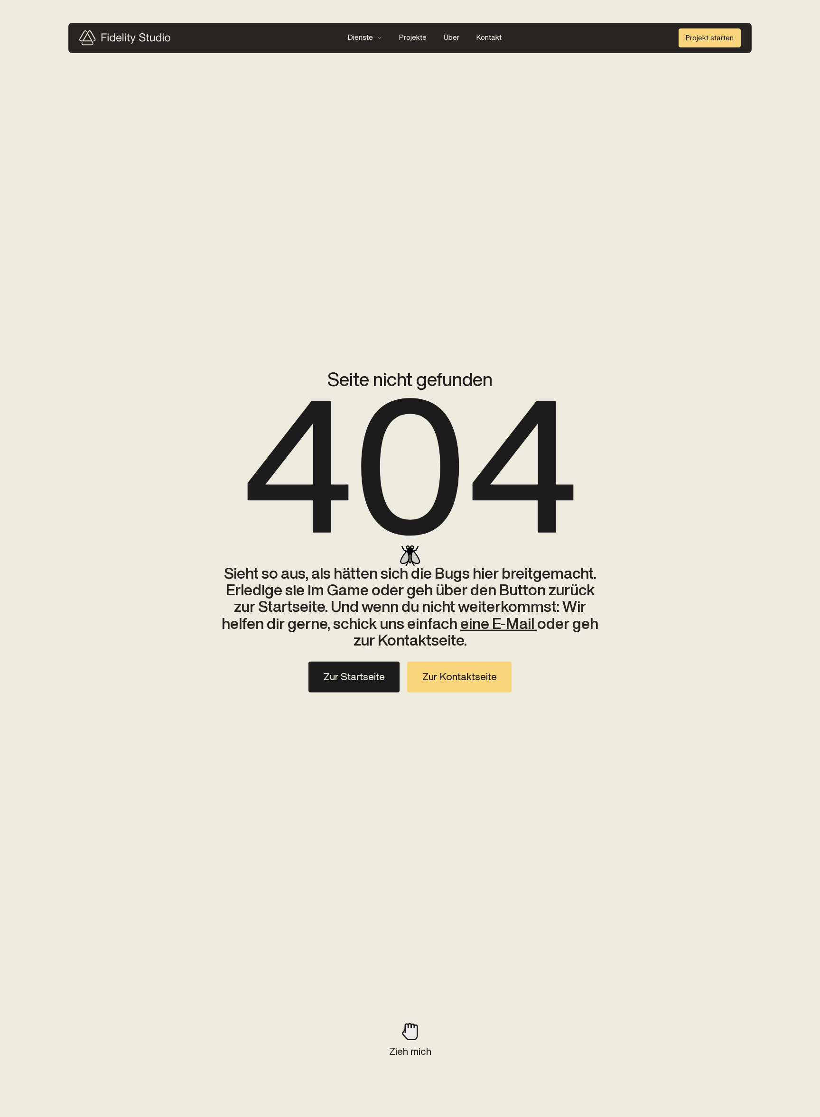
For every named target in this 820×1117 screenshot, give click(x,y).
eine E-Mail (498, 623)
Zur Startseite (354, 676)
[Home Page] (124, 37)
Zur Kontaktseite (459, 676)
